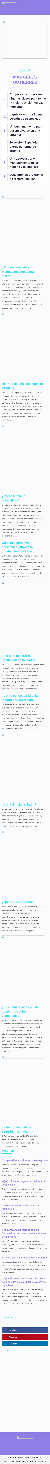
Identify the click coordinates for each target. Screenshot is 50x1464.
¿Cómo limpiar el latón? (19, 804)
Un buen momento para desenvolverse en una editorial (26, 130)
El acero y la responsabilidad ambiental (25, 1257)
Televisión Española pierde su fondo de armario (24, 146)
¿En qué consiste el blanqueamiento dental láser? (18, 272)
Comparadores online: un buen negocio (25, 1160)
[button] (46, 7)
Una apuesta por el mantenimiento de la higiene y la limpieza (24, 162)
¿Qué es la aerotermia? (18, 902)
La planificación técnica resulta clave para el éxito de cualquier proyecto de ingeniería (24, 1282)
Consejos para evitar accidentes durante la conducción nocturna (17, 547)
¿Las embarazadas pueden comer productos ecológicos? (21, 1011)
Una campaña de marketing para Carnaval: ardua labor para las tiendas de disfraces (24, 1233)
